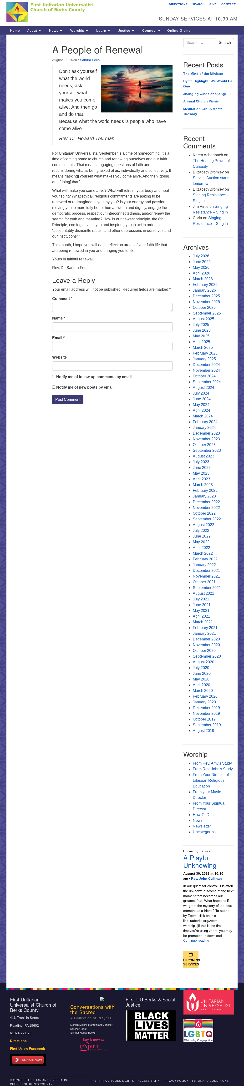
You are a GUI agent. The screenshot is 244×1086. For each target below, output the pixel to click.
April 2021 (201, 616)
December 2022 (206, 502)
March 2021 (203, 622)
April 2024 (201, 410)
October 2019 (204, 719)
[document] (122, 509)
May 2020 (201, 679)
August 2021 (203, 593)
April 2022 (201, 548)
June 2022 (202, 536)
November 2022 (206, 508)
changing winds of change (205, 94)
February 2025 (205, 353)
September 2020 (207, 656)
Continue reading (196, 940)
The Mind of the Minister (203, 74)
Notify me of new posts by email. (85, 387)
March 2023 (203, 485)
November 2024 (206, 370)
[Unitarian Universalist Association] (209, 1002)
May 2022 (201, 542)
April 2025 (201, 342)
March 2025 (203, 347)
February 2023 (205, 490)
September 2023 (207, 450)
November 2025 (206, 302)
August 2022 (203, 525)
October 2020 (204, 651)
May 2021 (201, 611)
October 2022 (204, 513)
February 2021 (205, 628)
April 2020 (201, 685)
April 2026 (201, 273)
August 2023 (203, 456)
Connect (149, 30)
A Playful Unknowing (200, 861)
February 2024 (205, 422)
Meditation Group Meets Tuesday (203, 111)
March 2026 (203, 279)
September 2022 (207, 519)
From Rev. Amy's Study (212, 763)
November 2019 (206, 713)
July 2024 (201, 393)
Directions (178, 4)
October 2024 (204, 376)
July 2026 (201, 256)
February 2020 (205, 696)
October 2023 (204, 445)
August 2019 (203, 731)
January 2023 (204, 496)
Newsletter (202, 826)
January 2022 (204, 565)
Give (213, 4)
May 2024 (201, 405)
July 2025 (201, 325)
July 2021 (201, 599)
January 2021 (204, 633)
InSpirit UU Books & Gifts (113, 1080)
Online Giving (179, 30)
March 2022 (203, 553)
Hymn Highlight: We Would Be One (207, 83)
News (54, 30)
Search (198, 4)
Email (58, 338)
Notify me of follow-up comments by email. (94, 377)
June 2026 (202, 262)
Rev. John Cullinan (206, 878)
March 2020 (203, 691)
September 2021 (207, 588)
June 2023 (202, 468)
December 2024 (206, 365)
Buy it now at (93, 1039)
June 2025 (202, 330)
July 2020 (201, 668)
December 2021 (206, 570)
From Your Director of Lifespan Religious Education (211, 780)
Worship (77, 30)
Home (15, 30)
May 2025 (201, 336)
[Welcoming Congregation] (198, 1028)
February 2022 (205, 559)
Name (58, 318)
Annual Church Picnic (201, 101)
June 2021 (202, 605)
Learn (101, 30)
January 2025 (204, 359)
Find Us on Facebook (27, 1048)
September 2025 (207, 313)
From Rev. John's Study (213, 769)
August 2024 (203, 388)
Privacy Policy (176, 1080)
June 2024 (202, 399)
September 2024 (207, 382)
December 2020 (206, 639)
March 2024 (203, 416)
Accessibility (149, 1080)
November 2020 (206, 645)
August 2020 (203, 662)
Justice (124, 30)
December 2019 (206, 708)
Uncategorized (205, 832)
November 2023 (206, 439)
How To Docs (204, 815)
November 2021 (206, 576)
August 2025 (203, 319)
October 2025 (204, 307)
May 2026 (201, 267)
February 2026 (205, 285)
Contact (228, 4)
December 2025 (206, 296)
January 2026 (204, 290)
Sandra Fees (90, 60)
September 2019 (207, 725)
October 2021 (204, 582)
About (32, 30)
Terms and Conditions (210, 1080)
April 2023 (201, 479)
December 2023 (206, 433)
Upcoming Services (190, 962)
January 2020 (204, 702)
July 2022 (201, 530)
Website (59, 357)
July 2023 (201, 462)
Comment (62, 299)
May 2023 (201, 473)
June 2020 (202, 673)
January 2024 (204, 428)
